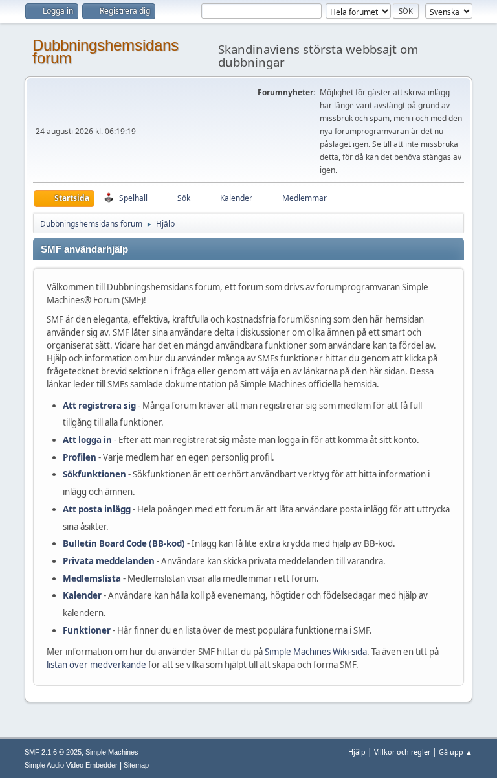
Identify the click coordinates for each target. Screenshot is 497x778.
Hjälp (357, 752)
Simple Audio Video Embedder (71, 765)
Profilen (79, 457)
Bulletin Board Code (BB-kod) (124, 543)
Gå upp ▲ (455, 752)
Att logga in (87, 440)
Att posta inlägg (97, 509)
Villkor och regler (402, 752)
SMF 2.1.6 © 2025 (53, 752)
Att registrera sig (99, 405)
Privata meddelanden (109, 561)
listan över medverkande (96, 664)
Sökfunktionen (94, 474)
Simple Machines (111, 752)
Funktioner (87, 630)
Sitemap (136, 765)
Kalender (82, 595)
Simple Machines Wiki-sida (316, 652)
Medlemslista (92, 578)
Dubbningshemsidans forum (105, 51)
